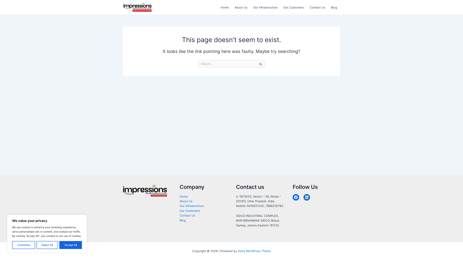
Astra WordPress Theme (254, 251)
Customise (23, 244)
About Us (241, 7)
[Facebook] (296, 197)
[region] (47, 234)
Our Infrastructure (265, 7)
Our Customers (293, 7)
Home (225, 7)
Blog (334, 7)
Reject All (47, 244)
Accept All (71, 244)
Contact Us (317, 7)
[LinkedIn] (306, 197)
